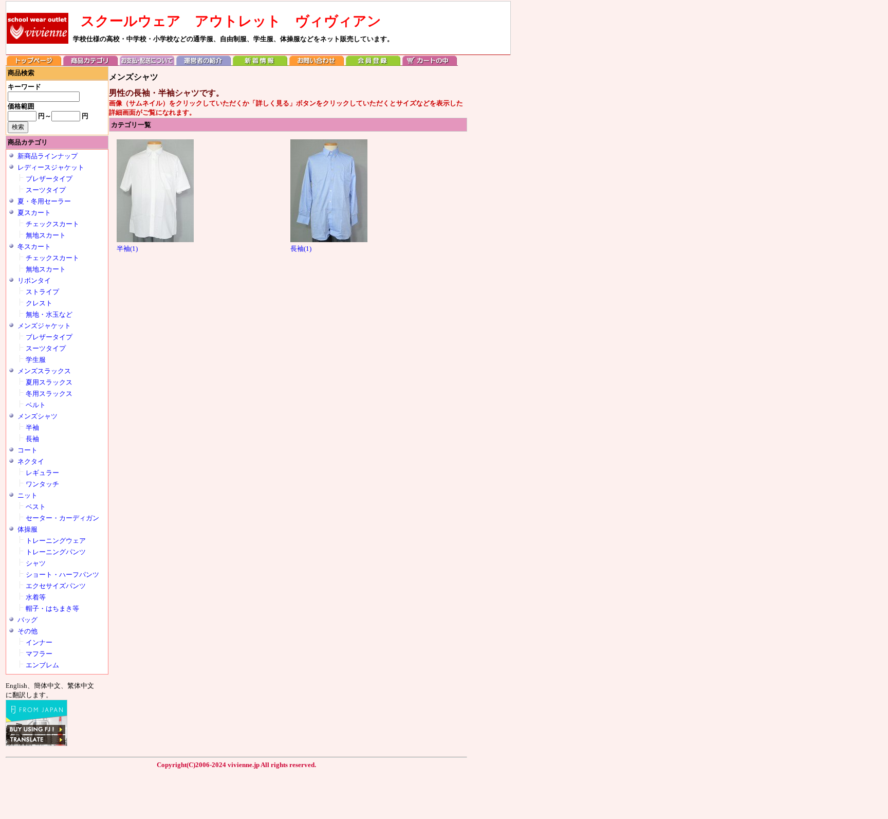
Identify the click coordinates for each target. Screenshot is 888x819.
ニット (27, 495)
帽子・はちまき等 (52, 608)
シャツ (36, 563)
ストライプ (42, 292)
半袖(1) (127, 248)
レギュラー (42, 473)
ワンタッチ (42, 484)
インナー (39, 642)
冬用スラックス (49, 393)
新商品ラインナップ (47, 156)
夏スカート (34, 212)
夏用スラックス (49, 382)
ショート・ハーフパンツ (62, 574)
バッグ (27, 620)
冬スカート (34, 246)
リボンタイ (34, 280)
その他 (27, 631)
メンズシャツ (37, 416)
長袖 (32, 439)
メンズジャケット (44, 326)
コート (27, 450)
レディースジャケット (50, 167)
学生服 (36, 359)
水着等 (36, 597)
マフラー (39, 654)
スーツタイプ (46, 190)
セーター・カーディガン (62, 518)
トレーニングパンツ (56, 552)
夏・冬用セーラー (44, 201)
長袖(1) (300, 248)
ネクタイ (30, 461)
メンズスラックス (44, 371)
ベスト (36, 507)
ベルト (36, 405)
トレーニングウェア (56, 540)
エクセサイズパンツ (56, 586)
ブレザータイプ (49, 179)
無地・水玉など (49, 314)
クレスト (39, 303)
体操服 (27, 529)
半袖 (32, 427)
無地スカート (46, 235)
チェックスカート (52, 224)
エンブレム (42, 665)
